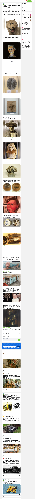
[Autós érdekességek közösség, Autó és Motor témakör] (3, 458)
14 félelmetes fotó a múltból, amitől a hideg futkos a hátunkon (11, 419)
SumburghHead (5, 192)
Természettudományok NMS (6, 271)
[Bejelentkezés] (33, 1)
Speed (24, 27)
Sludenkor (6, 394)
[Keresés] (24, 1)
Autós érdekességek (7, 458)
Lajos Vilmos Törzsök (26, 23)
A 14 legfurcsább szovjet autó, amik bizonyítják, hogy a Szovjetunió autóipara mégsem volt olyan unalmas (11, 461)
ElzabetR (5, 4)
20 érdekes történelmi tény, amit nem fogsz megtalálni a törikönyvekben (10, 396)
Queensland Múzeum (5, 286)
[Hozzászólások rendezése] (20, 336)
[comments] (5, 333)
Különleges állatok (7, 438)
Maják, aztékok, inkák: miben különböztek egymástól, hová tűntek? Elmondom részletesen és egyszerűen (11, 376)
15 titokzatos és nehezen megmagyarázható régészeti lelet (10, 482)
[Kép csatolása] (4, 340)
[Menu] (20, 4)
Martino (4, 36)
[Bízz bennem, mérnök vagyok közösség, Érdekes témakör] (3, 416)
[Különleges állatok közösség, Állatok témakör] (3, 438)
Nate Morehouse (5, 214)
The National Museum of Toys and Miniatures (8, 137)
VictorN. (5, 480)
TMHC (4, 302)
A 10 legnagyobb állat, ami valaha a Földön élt (10, 440)
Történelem (6, 3)
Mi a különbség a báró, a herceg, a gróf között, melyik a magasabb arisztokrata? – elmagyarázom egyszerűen (11, 356)
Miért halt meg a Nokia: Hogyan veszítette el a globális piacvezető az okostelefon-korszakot (27, 24)
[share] (8, 333)
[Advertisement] (12, 66)
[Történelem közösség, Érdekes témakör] (3, 4)
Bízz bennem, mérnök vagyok (8, 416)
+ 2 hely (8, 3)
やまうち (4, 116)
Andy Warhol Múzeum (5, 227)
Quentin (4, 245)
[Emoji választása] (5, 340)
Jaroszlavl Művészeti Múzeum (6, 327)
